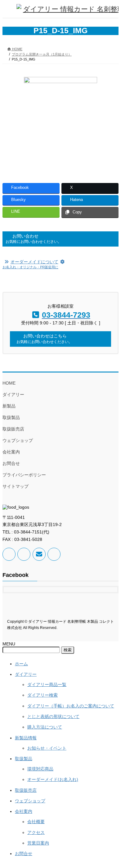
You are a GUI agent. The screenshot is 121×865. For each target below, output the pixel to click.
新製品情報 (26, 737)
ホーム (21, 663)
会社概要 (36, 821)
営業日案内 (38, 842)
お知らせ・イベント (46, 748)
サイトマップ (15, 486)
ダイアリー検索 (42, 695)
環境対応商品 (40, 768)
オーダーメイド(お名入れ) (52, 779)
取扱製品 (11, 417)
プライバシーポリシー (24, 474)
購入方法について (44, 727)
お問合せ (11, 463)
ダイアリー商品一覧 (46, 684)
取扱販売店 (13, 428)
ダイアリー (13, 394)
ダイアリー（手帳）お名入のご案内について (70, 705)
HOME (9, 383)
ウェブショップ (17, 440)
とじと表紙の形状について (53, 716)
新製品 (9, 406)
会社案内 (11, 451)
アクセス (36, 832)
